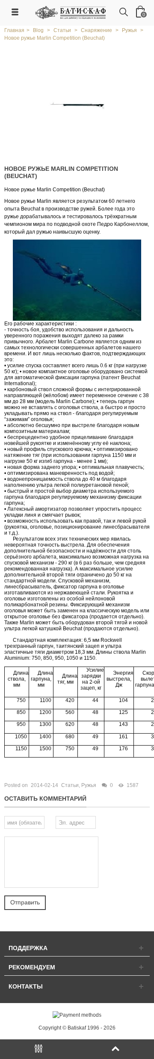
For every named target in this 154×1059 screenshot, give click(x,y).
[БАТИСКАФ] (71, 12)
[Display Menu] (38, 1049)
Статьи (70, 785)
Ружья (88, 785)
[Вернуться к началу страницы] (115, 1049)
